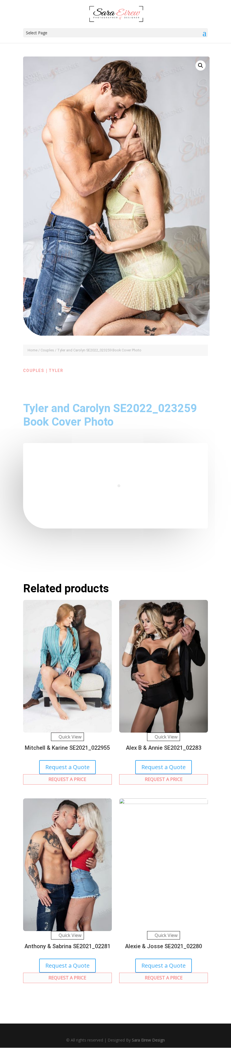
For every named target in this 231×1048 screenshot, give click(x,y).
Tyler (56, 370)
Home (32, 350)
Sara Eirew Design (148, 1040)
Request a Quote (67, 767)
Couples (47, 350)
